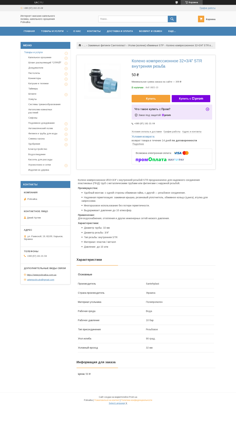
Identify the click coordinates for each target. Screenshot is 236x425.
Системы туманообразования (44, 104)
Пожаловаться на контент (106, 400)
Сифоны (32, 117)
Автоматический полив (40, 128)
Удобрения (34, 144)
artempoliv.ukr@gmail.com (40, 279)
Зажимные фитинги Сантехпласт (107, 45)
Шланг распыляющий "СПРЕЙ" (44, 62)
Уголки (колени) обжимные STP (146, 45)
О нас (77, 31)
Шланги (32, 93)
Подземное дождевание (41, 123)
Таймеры (33, 88)
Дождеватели (35, 67)
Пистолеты (34, 73)
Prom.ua (133, 397)
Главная (29, 31)
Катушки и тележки (38, 83)
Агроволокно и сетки (39, 164)
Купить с (185, 98)
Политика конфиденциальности (136, 400)
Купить (151, 98)
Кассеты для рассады (40, 159)
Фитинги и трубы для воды (42, 133)
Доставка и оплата (120, 31)
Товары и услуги (52, 31)
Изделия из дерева (38, 170)
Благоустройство (37, 149)
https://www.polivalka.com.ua (41, 274)
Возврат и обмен (150, 31)
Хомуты (32, 99)
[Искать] (172, 19)
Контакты (94, 31)
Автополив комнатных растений (40, 111)
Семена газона (36, 138)
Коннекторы (34, 78)
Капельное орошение (39, 57)
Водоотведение (36, 154)
